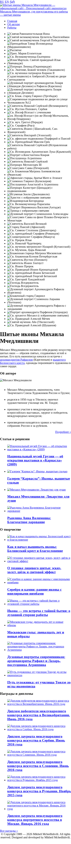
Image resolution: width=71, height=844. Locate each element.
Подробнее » (63, 431)
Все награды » (9, 830)
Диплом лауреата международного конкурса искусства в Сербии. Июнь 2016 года (36, 740)
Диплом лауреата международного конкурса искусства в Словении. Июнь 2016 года (38, 766)
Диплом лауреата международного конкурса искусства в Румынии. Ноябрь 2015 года (39, 791)
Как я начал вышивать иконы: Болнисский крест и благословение (35, 549)
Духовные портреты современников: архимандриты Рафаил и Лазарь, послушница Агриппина (36, 661)
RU (2, 1)
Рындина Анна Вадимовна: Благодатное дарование (29, 520)
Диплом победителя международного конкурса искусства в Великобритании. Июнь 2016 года (38, 715)
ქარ (12, 1)
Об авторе (13, 24)
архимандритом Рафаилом (16, 359)
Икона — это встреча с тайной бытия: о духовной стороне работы (38, 613)
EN (7, 1)
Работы (11, 27)
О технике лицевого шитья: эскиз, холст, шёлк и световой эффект (34, 570)
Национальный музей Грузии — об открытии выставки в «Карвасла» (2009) (35, 460)
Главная (12, 21)
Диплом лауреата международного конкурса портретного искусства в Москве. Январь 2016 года (34, 820)
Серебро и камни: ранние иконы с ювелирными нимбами (34, 591)
